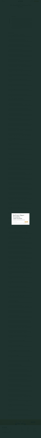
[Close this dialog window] (28, 214)
